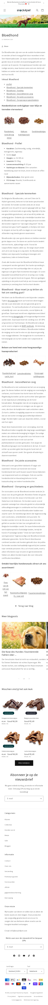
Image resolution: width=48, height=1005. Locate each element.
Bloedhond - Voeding (15, 90)
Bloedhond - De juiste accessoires (20, 97)
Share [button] (6, 46)
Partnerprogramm (11, 877)
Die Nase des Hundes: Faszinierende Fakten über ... (20, 653)
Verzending (9, 871)
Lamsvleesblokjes (24, 373)
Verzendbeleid (38, 996)
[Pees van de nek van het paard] (5, 579)
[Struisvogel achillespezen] (39, 369)
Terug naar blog (25, 606)
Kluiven (7, 819)
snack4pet (13, 993)
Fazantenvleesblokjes (37, 593)
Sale (6, 841)
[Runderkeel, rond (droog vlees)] (9, 128)
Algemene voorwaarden (25, 996)
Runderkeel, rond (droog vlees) (9, 134)
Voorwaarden (10, 882)
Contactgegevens (17, 1000)
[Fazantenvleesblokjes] (37, 589)
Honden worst (10, 830)
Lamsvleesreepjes (30, 751)
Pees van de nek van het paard (6, 588)
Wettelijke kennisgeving (31, 1000)
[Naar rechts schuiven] (29, 678)
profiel (9, 84)
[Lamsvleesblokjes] (24, 370)
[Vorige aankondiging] (4, 3)
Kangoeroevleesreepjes (9, 718)
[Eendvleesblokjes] (39, 128)
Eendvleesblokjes (39, 131)
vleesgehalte (18, 316)
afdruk (7, 887)
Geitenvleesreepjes (8, 751)
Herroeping (9, 898)
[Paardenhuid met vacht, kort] (9, 369)
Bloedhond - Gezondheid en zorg (20, 94)
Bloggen (8, 846)
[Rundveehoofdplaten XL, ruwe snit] (18, 589)
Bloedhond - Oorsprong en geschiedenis (23, 100)
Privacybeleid (12, 996)
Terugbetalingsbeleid (36, 993)
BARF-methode (28, 326)
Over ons (8, 866)
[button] (4, 10)
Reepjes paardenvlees (31, 718)
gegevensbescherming (13, 893)
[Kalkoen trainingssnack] (24, 128)
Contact (7, 861)
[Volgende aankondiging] (43, 3)
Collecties (8, 825)
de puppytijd (13, 301)
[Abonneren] (40, 798)
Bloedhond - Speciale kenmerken (20, 87)
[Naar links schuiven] (18, 678)
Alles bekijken (24, 763)
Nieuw (7, 835)
